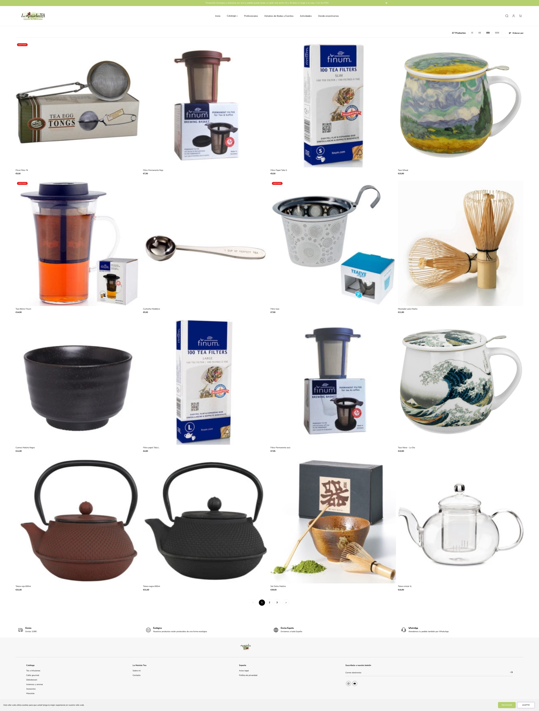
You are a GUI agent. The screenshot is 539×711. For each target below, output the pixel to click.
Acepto (526, 705)
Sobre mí (137, 670)
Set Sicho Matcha (278, 586)
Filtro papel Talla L (151, 447)
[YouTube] (355, 683)
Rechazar (507, 705)
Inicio (217, 15)
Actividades (306, 15)
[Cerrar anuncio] (386, 3)
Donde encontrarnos (328, 15)
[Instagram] (348, 683)
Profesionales (251, 15)
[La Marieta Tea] (33, 16)
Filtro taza (274, 309)
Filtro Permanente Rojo (153, 170)
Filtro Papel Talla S (278, 170)
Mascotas (30, 693)
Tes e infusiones (33, 670)
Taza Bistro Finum (23, 309)
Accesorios (31, 689)
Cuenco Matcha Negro (25, 447)
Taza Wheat (403, 170)
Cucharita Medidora (151, 309)
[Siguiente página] (286, 603)
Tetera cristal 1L (405, 586)
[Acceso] (514, 16)
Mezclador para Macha (407, 309)
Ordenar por (517, 33)
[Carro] (520, 16)
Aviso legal (244, 670)
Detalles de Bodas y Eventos (279, 15)
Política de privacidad (248, 675)
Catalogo (232, 15)
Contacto (137, 675)
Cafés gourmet (32, 675)
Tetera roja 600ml (23, 586)
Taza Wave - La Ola (406, 447)
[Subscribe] (511, 672)
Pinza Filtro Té (22, 170)
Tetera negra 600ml (151, 586)
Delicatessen (31, 679)
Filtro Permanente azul (280, 447)
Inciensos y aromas (34, 684)
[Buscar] (507, 16)
